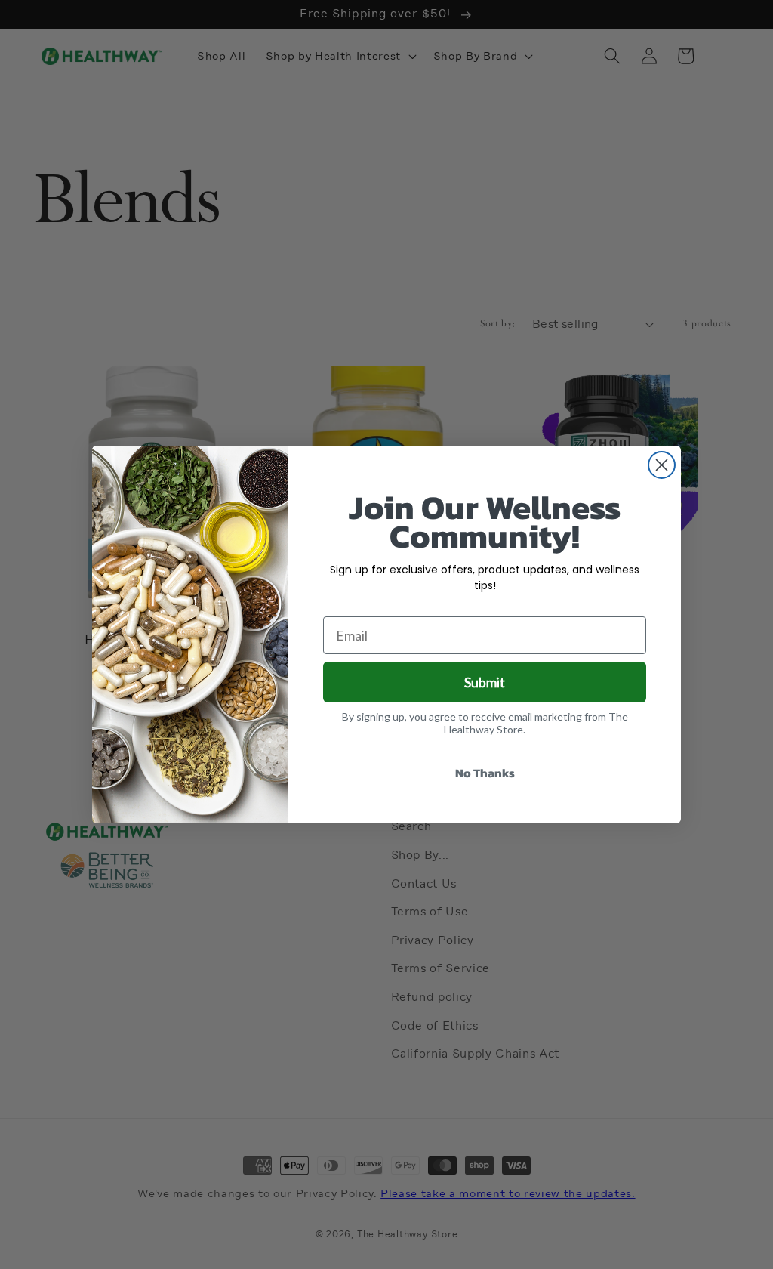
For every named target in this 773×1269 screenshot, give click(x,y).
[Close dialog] (661, 465)
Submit (484, 682)
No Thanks (485, 773)
